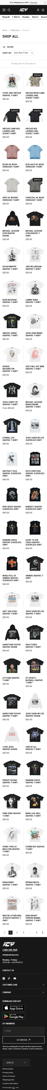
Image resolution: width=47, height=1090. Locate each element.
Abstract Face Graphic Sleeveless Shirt (12, 473)
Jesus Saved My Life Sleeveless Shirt (35, 439)
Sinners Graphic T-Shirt (34, 577)
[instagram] (4, 978)
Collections (15, 30)
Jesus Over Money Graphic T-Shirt (34, 334)
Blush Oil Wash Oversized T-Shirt (11, 165)
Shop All (6, 17)
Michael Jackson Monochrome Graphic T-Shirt (34, 404)
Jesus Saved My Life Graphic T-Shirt (35, 612)
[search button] (8, 9)
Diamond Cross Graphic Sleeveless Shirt (12, 542)
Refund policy (8, 1069)
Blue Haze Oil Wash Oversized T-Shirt (35, 165)
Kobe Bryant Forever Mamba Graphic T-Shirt (33, 918)
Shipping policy (8, 1080)
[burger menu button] (4, 9)
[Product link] (12, 87)
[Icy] (23, 9)
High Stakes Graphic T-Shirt (33, 645)
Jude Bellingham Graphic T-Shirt (33, 267)
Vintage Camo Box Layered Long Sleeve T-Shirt (11, 131)
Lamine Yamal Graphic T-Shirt (33, 301)
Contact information (10, 1083)
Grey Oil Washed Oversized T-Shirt (11, 198)
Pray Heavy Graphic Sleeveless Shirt (12, 508)
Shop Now (33, 2)
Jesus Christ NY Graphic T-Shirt (10, 403)
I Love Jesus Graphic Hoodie (10, 748)
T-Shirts (16, 17)
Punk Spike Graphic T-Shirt (12, 814)
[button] (42, 9)
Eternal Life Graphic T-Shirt (10, 439)
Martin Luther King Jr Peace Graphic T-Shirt (12, 918)
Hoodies (26, 17)
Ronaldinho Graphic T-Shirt (10, 883)
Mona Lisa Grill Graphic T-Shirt (33, 814)
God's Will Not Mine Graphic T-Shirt (35, 367)
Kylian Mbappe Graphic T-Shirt (10, 267)
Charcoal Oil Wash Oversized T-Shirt (35, 198)
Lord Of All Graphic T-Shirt (33, 748)
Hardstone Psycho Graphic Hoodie (12, 645)
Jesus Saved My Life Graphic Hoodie (35, 714)
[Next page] (43, 933)
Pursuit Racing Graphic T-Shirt (10, 781)
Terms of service (9, 1076)
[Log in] (38, 9)
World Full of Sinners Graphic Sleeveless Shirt (11, 578)
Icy (13, 1087)
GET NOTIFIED (22, 1039)
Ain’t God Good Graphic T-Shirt (10, 612)
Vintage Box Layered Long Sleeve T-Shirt (32, 131)
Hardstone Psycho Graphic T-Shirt (12, 714)
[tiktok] (9, 978)
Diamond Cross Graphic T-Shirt (33, 781)
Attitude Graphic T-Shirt (11, 679)
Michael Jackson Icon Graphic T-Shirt (34, 233)
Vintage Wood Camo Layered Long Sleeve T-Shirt (35, 95)
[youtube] (15, 978)
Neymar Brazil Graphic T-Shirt (33, 883)
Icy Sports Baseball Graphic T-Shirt (34, 680)
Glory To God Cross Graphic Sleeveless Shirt (34, 542)
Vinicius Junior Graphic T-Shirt (10, 334)
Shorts (35, 17)
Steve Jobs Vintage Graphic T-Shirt (12, 94)
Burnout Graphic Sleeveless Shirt (34, 508)
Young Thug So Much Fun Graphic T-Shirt (11, 849)
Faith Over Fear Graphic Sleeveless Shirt (35, 473)
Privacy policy (8, 1072)
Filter (10, 47)
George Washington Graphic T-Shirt (10, 368)
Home (5, 30)
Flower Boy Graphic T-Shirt (35, 847)
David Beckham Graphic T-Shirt (10, 301)
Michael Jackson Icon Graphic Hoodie (11, 233)
